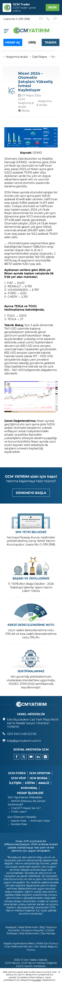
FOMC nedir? (19, 811)
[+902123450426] (48, 19)
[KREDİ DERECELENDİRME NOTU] (31, 612)
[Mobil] (6, 31)
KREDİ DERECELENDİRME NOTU (31, 625)
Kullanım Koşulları (33, 930)
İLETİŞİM (15, 783)
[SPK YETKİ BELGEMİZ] (31, 519)
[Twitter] (24, 756)
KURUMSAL (29, 788)
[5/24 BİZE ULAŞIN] (41, 19)
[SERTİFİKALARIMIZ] (31, 659)
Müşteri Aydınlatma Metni (19, 943)
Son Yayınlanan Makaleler (25, 797)
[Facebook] (16, 756)
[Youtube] (31, 756)
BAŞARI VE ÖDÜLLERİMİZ (31, 578)
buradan (36, 979)
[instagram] (45, 756)
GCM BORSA (39, 778)
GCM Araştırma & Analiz (26, 102)
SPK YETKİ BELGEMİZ (31, 532)
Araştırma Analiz (17, 56)
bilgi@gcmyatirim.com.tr (24, 740)
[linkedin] (38, 756)
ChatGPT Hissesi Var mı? (26, 808)
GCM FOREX (17, 773)
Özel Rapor (39, 56)
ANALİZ (43, 783)
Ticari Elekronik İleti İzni (18, 946)
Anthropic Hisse (39, 820)
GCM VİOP (18, 778)
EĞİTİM (30, 783)
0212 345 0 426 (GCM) (21, 733)
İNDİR (52, 7)
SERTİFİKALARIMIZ (31, 671)
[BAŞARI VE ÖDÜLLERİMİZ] (31, 566)
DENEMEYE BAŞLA (31, 493)
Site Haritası (48, 933)
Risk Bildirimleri (29, 933)
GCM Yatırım (12, 963)
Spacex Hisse (18, 820)
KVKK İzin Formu (47, 943)
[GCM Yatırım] (31, 32)
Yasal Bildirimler (28, 927)
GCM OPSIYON (39, 773)
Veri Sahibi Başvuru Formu (42, 948)
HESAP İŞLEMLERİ (30, 793)
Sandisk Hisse (19, 824)
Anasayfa (10, 927)
